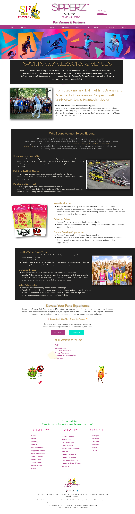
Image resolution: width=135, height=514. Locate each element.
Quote (33, 468)
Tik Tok (94, 450)
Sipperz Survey (36, 462)
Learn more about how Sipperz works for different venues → (71, 463)
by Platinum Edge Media (79, 507)
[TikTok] (66, 491)
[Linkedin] (77, 491)
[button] (93, 27)
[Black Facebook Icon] (70, 491)
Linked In (95, 447)
